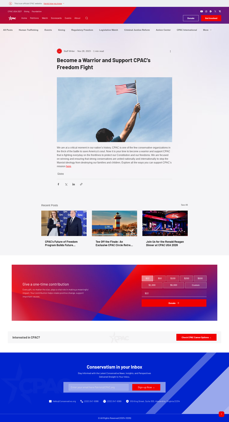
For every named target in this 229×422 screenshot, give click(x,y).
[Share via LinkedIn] (73, 184)
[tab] (147, 278)
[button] (86, 18)
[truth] (220, 11)
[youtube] (201, 11)
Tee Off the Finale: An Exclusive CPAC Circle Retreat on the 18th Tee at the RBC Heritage (114, 243)
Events (48, 30)
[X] (215, 11)
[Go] (221, 414)
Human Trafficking (28, 30)
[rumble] (211, 11)
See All (184, 205)
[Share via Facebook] (58, 184)
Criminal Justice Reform (137, 30)
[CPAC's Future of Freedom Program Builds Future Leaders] (64, 223)
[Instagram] (206, 11)
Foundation (37, 11)
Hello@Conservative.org (64, 401)
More (205, 30)
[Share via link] (81, 184)
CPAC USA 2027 (15, 11)
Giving (26, 11)
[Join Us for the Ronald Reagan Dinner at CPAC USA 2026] (165, 223)
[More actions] (170, 51)
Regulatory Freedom (82, 30)
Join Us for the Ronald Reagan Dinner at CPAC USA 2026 (165, 243)
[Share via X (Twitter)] (65, 184)
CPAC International (187, 30)
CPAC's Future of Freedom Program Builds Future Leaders (61, 243)
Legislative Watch (108, 30)
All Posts (8, 30)
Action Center (163, 30)
